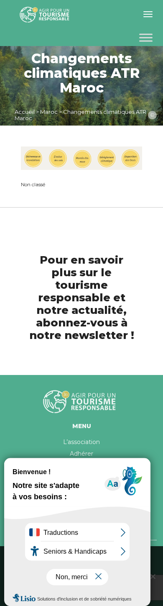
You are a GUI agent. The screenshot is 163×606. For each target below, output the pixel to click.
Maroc (49, 111)
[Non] (152, 576)
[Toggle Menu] (146, 37)
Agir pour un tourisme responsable (46, 14)
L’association (81, 442)
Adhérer (81, 453)
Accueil (25, 111)
